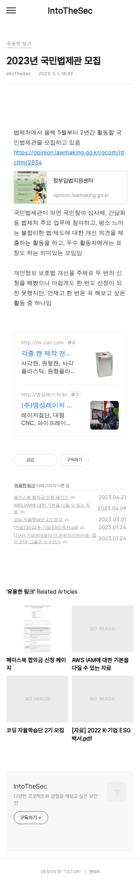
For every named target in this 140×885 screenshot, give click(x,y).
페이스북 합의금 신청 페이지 (41, 497)
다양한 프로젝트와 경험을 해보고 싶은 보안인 (56, 799)
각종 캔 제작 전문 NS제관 (46, 353)
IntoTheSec (70, 10)
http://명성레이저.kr (44, 394)
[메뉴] (11, 11)
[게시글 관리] (49, 460)
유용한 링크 (24, 485)
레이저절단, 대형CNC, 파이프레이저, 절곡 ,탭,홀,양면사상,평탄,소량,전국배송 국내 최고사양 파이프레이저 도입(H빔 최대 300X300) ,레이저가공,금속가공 (48, 419)
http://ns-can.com (42, 342)
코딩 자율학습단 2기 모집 (38, 519)
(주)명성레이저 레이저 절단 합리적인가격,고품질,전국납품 (47, 405)
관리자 (94, 871)
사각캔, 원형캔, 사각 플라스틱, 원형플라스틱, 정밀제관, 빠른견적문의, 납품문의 (47, 367)
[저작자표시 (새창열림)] (92, 460)
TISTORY (72, 871)
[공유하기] (40, 460)
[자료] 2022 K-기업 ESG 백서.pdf (46, 527)
